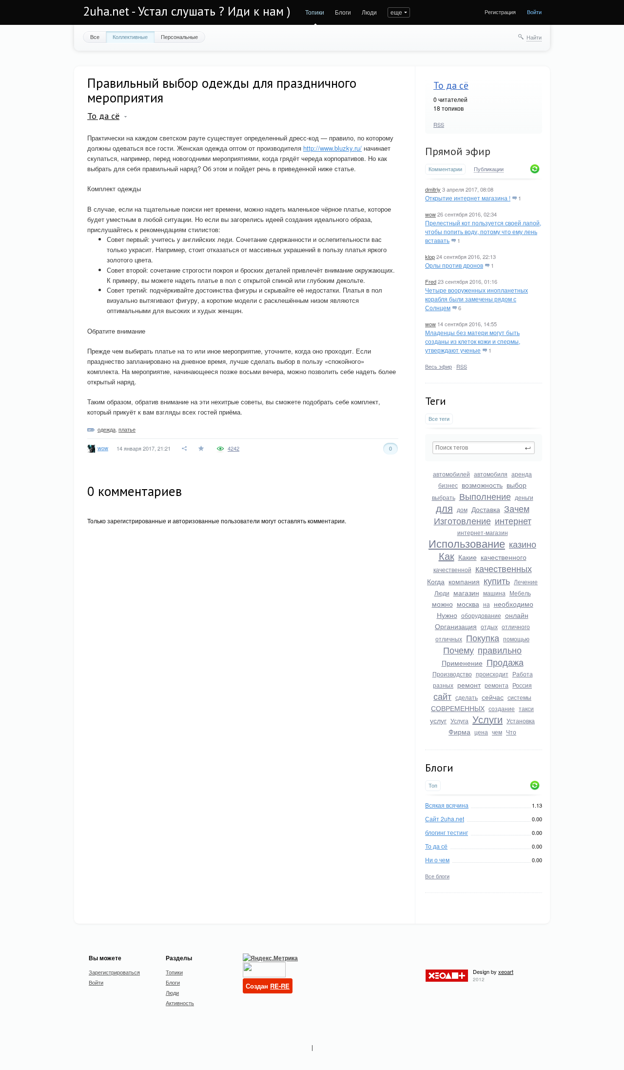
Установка (521, 720)
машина (494, 593)
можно (442, 604)
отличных (448, 638)
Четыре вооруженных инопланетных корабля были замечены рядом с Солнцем (476, 299)
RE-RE (280, 986)
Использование (467, 543)
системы (519, 697)
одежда (107, 429)
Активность (180, 1003)
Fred (430, 281)
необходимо (513, 604)
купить (497, 580)
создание (501, 708)
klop (430, 256)
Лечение (526, 581)
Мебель (520, 593)
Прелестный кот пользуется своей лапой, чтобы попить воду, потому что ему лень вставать (483, 231)
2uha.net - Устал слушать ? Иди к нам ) (187, 11)
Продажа (505, 661)
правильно (500, 649)
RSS (438, 124)
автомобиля (490, 474)
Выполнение (485, 496)
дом (462, 509)
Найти (534, 37)
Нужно (447, 615)
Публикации (489, 169)
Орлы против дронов (454, 265)
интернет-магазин (482, 532)
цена (481, 732)
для (444, 508)
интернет (513, 520)
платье (127, 429)
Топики (314, 12)
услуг (438, 720)
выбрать (443, 497)
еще (396, 12)
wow (430, 214)
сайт (442, 696)
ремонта (496, 685)
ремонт (469, 685)
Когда (436, 581)
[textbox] (483, 447)
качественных (503, 568)
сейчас (493, 697)
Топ (433, 785)
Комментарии (445, 169)
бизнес (448, 485)
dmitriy (433, 189)
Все (94, 36)
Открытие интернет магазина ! (467, 198)
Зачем (516, 508)
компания (464, 581)
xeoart (505, 971)
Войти (534, 12)
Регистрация (500, 12)
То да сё (450, 85)
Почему (458, 649)
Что (511, 732)
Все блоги (437, 876)
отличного (516, 626)
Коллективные (130, 36)
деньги (524, 497)
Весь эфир (438, 366)
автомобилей (451, 474)
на (486, 604)
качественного (503, 557)
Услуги (487, 719)
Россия (522, 685)
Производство (452, 674)
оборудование (481, 615)
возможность (482, 485)
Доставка (485, 509)
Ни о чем (437, 859)
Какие (467, 557)
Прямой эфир (457, 151)
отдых (489, 626)
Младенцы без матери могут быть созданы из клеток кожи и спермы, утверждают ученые (472, 341)
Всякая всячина (446, 805)
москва (468, 604)
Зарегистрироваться (114, 972)
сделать (466, 697)
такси (526, 708)
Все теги (439, 419)
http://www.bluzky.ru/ (332, 148)
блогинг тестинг (446, 832)
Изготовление (462, 520)
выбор (516, 485)
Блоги (343, 12)
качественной (452, 569)
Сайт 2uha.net (444, 818)
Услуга (459, 720)
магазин (466, 592)
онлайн (516, 615)
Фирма (459, 731)
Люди (369, 12)
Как (446, 556)
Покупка (482, 637)
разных (443, 685)
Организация (456, 626)
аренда (521, 474)
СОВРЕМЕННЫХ (458, 708)
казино (522, 543)
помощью (516, 638)
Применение (462, 663)
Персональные (179, 36)
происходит (492, 674)
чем (497, 732)
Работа (522, 674)
